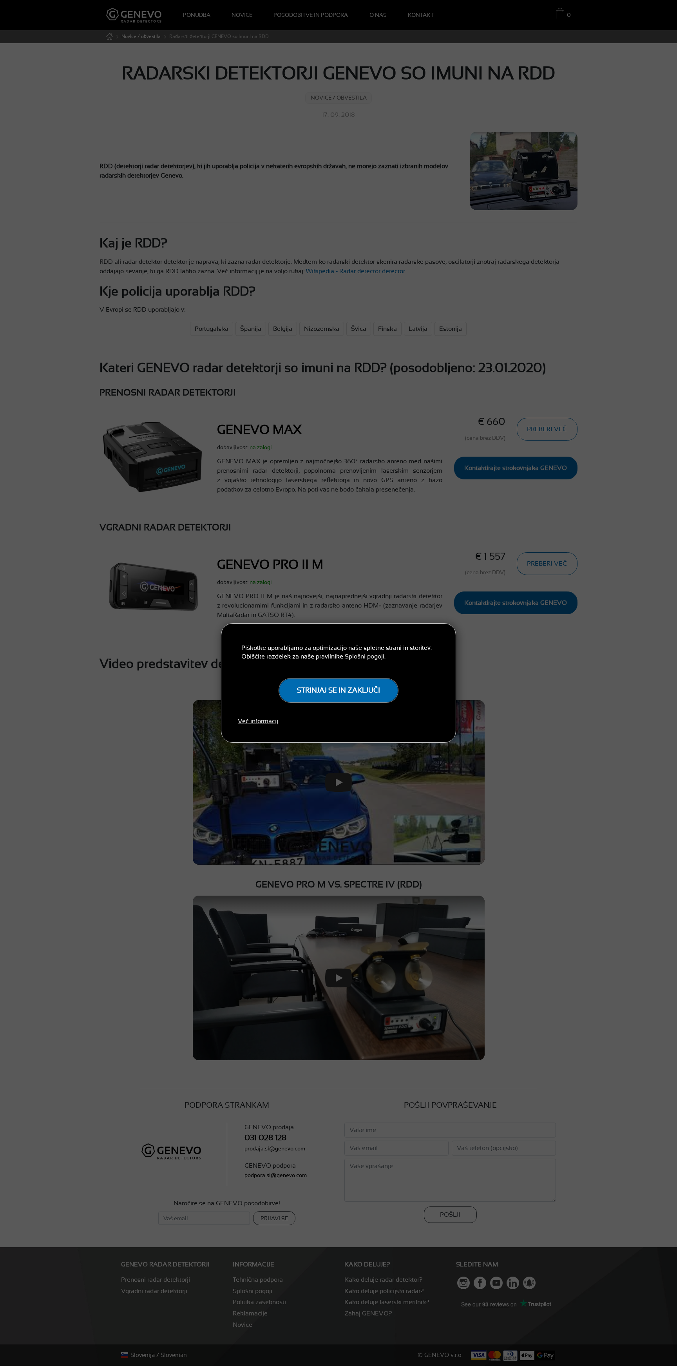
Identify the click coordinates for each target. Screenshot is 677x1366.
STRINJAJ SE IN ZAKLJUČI (338, 690)
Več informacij (258, 721)
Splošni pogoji (364, 656)
